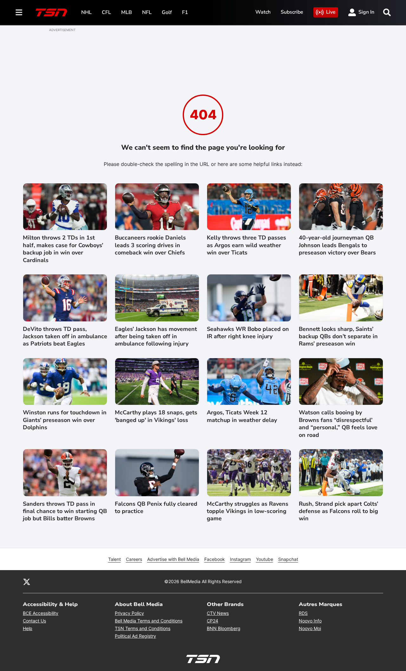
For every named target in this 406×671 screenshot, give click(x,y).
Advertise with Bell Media (173, 559)
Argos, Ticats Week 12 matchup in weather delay (242, 416)
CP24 (212, 620)
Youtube (264, 559)
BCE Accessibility (40, 613)
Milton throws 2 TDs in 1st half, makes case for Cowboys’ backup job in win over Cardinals (63, 249)
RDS (303, 613)
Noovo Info (310, 620)
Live (331, 12)
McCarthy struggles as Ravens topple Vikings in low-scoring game (247, 511)
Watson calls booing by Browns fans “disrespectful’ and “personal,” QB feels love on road (338, 423)
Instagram (240, 559)
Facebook (214, 559)
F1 (185, 12)
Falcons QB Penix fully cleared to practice (156, 507)
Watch (263, 12)
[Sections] (19, 12)
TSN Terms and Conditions (142, 628)
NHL (86, 12)
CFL (106, 12)
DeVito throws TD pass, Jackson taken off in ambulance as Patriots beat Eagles (65, 337)
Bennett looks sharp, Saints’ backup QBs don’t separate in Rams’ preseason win (338, 337)
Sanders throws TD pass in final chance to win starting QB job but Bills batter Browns (65, 511)
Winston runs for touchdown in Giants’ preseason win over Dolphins (65, 420)
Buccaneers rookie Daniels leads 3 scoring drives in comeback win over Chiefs (150, 245)
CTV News (218, 613)
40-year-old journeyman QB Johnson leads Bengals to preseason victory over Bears (337, 245)
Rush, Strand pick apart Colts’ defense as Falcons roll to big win (338, 511)
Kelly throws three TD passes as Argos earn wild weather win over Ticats (246, 245)
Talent (114, 559)
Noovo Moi (310, 628)
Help (27, 628)
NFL (147, 12)
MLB (126, 12)
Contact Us (34, 620)
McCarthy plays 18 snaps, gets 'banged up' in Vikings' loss (156, 416)
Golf (167, 12)
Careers (134, 559)
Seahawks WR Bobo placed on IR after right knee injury (248, 333)
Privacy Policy (129, 613)
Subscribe (292, 12)
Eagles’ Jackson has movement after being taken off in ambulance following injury (156, 337)
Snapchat (288, 559)
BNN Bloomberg (223, 628)
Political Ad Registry (135, 636)
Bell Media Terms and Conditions (148, 620)
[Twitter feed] (26, 581)
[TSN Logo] (51, 12)
